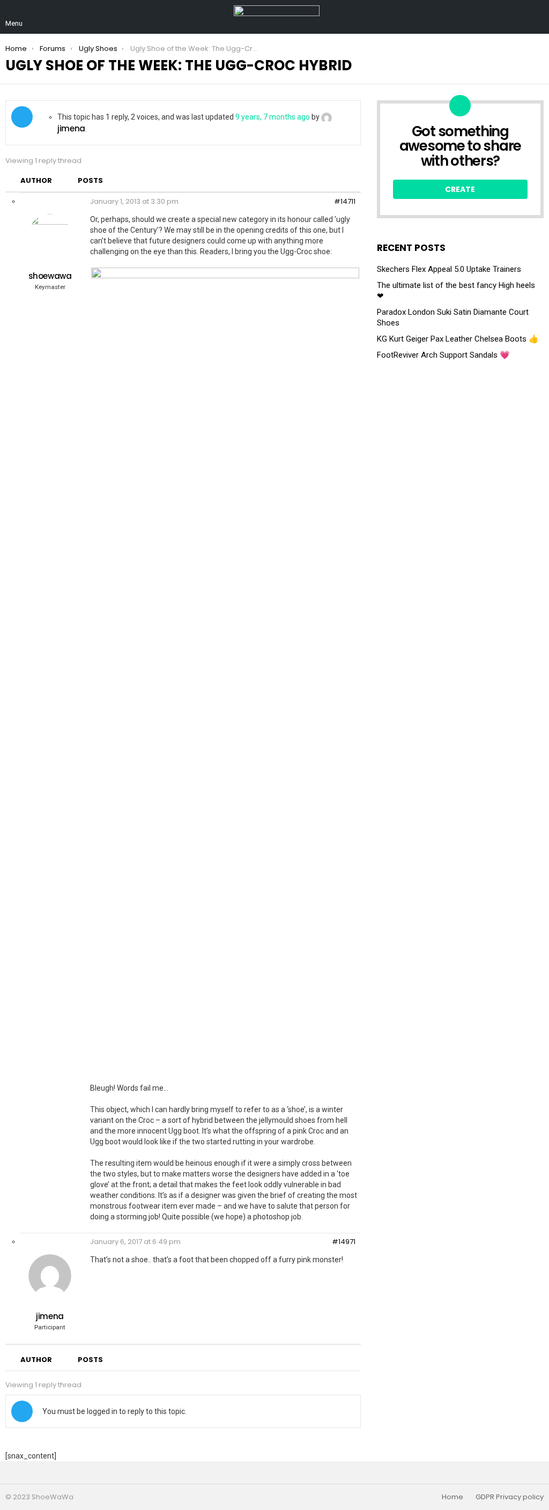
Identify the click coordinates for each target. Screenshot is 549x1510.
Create (460, 189)
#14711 (344, 201)
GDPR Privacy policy (510, 1497)
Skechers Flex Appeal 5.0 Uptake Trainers (449, 269)
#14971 (343, 1242)
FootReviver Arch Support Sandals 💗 (443, 355)
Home (452, 1497)
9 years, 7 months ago (272, 117)
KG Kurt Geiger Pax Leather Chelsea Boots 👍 (458, 339)
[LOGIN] (537, 17)
